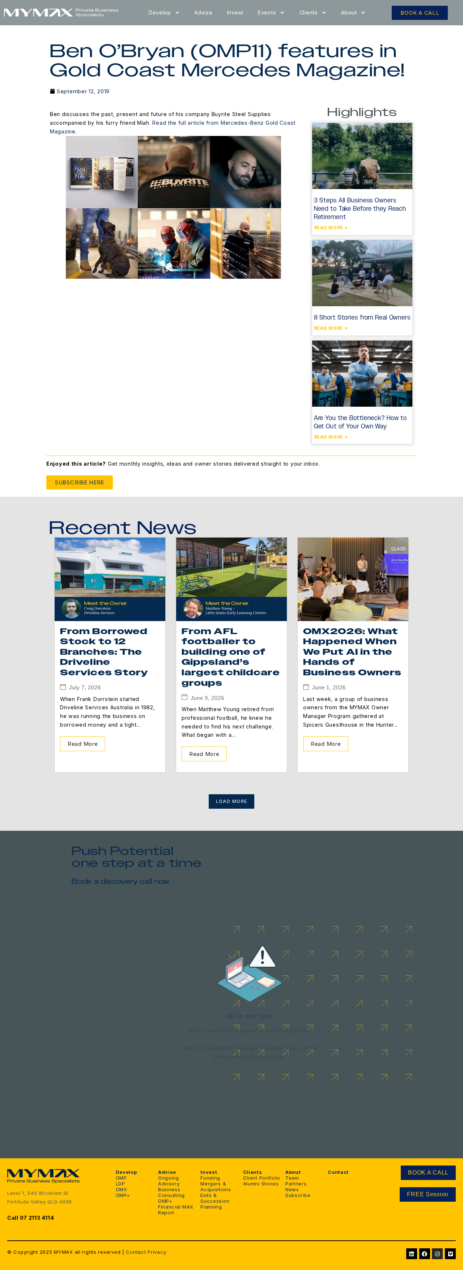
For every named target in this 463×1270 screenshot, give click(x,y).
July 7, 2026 (85, 687)
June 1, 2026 (329, 687)
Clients (309, 12)
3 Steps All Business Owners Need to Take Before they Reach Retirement (360, 209)
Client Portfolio (262, 1178)
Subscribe (297, 1195)
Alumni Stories (261, 1183)
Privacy (157, 1252)
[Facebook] (424, 1253)
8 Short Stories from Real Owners (362, 317)
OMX (121, 1189)
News (292, 1189)
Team (292, 1178)
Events (267, 12)
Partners (296, 1183)
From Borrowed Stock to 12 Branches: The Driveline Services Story (104, 652)
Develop (160, 12)
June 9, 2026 (207, 698)
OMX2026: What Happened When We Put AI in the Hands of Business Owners (352, 652)
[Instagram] (437, 1253)
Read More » (331, 227)
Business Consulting (171, 1192)
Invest (235, 12)
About (349, 12)
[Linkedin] (411, 1253)
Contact (136, 1252)
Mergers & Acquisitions (215, 1186)
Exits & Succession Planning (214, 1201)
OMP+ (123, 1195)
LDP (120, 1183)
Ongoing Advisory (169, 1180)
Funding (210, 1178)
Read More (83, 743)
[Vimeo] (450, 1253)
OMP (121, 1178)
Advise (203, 12)
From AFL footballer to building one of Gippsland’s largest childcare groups (231, 657)
